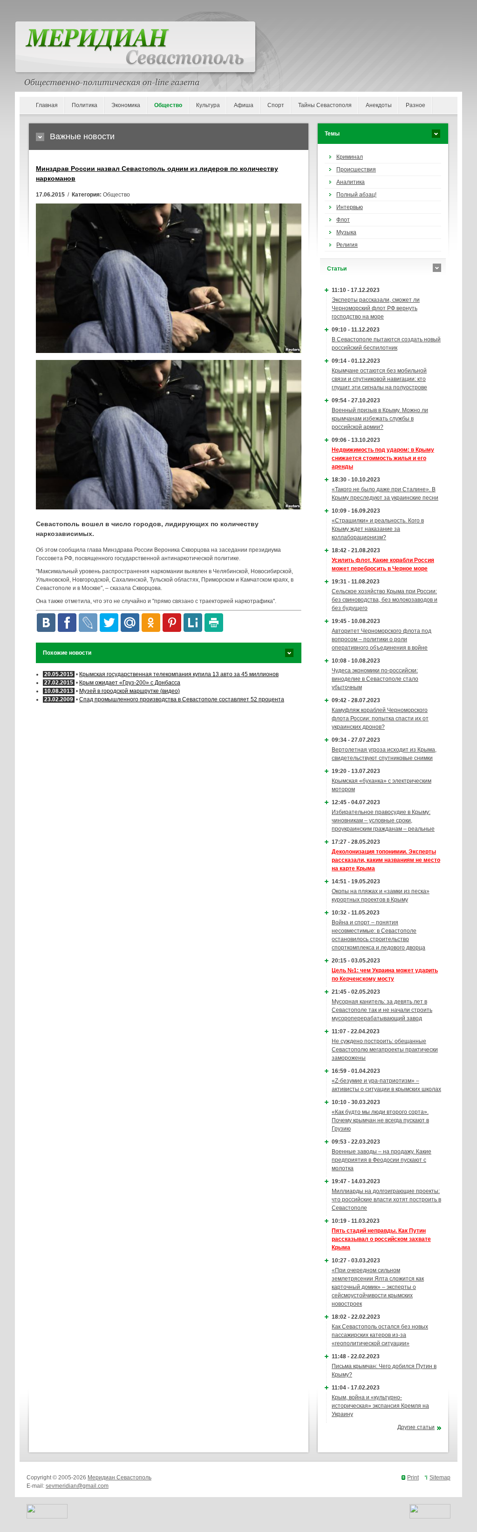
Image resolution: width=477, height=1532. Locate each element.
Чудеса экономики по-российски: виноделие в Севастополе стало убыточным (375, 679)
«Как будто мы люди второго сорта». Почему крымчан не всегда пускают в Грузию (380, 1120)
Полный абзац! (356, 194)
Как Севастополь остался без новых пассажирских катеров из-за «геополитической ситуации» (380, 1335)
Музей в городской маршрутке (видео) (129, 691)
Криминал (349, 157)
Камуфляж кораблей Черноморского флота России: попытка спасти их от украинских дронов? (380, 718)
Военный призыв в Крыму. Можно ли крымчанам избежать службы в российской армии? (380, 418)
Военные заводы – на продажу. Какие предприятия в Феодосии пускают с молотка (381, 1160)
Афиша (243, 105)
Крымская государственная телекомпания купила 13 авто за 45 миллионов (179, 674)
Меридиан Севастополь (119, 1477)
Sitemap (439, 1477)
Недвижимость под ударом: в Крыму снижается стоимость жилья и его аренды (383, 458)
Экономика (125, 105)
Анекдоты (379, 105)
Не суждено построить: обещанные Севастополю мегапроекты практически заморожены (385, 1049)
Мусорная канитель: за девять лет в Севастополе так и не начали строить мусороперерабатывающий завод (382, 1010)
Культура (208, 105)
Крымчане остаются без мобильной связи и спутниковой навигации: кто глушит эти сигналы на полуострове (379, 379)
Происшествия (356, 169)
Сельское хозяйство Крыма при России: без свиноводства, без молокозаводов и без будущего (384, 599)
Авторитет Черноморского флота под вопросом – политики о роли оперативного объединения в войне (381, 639)
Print (413, 1477)
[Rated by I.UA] (47, 1516)
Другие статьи (416, 1427)
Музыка (346, 232)
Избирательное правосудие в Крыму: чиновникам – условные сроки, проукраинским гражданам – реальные (383, 820)
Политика (84, 105)
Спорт (275, 105)
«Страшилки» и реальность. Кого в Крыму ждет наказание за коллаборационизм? (378, 529)
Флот (343, 220)
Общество (168, 105)
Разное (415, 105)
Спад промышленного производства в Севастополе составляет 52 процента (181, 699)
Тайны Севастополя (325, 105)
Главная (47, 105)
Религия (347, 245)
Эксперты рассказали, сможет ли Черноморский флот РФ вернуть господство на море (376, 308)
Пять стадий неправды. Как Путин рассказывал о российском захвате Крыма (381, 1239)
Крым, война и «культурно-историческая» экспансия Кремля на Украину (380, 1405)
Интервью (349, 207)
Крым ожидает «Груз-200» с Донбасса (129, 682)
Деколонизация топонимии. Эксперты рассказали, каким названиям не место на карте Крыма (386, 860)
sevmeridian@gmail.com (77, 1486)
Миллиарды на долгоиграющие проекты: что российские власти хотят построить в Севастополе (386, 1199)
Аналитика (350, 182)
